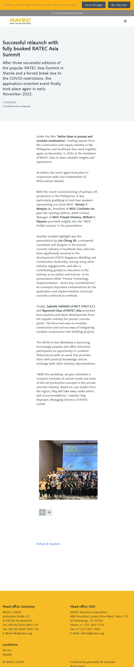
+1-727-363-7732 (91, 625)
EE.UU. (7, 650)
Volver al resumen (48, 544)
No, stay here (119, 5)
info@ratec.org (22, 633)
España (7, 654)
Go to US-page (93, 5)
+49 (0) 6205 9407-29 (22, 625)
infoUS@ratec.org (92, 633)
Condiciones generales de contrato (92, 662)
